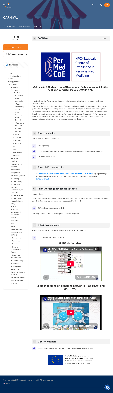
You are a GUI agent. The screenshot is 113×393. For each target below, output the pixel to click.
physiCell (17, 155)
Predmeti (12, 26)
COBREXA (17, 137)
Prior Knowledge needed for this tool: (57, 189)
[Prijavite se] (107, 5)
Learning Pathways (25, 26)
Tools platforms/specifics (51, 167)
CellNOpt (17, 134)
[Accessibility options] (107, 387)
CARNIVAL (11, 17)
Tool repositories (46, 133)
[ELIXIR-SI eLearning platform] (7, 4)
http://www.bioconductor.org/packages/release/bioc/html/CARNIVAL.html (66, 174)
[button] (34, 38)
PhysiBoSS (18, 152)
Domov (4, 27)
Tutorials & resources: (49, 225)
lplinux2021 (18, 143)
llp (14, 146)
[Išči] (101, 5)
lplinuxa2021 (18, 140)
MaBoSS (17, 149)
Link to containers (47, 342)
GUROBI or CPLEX (42, 179)
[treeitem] (15, 178)
